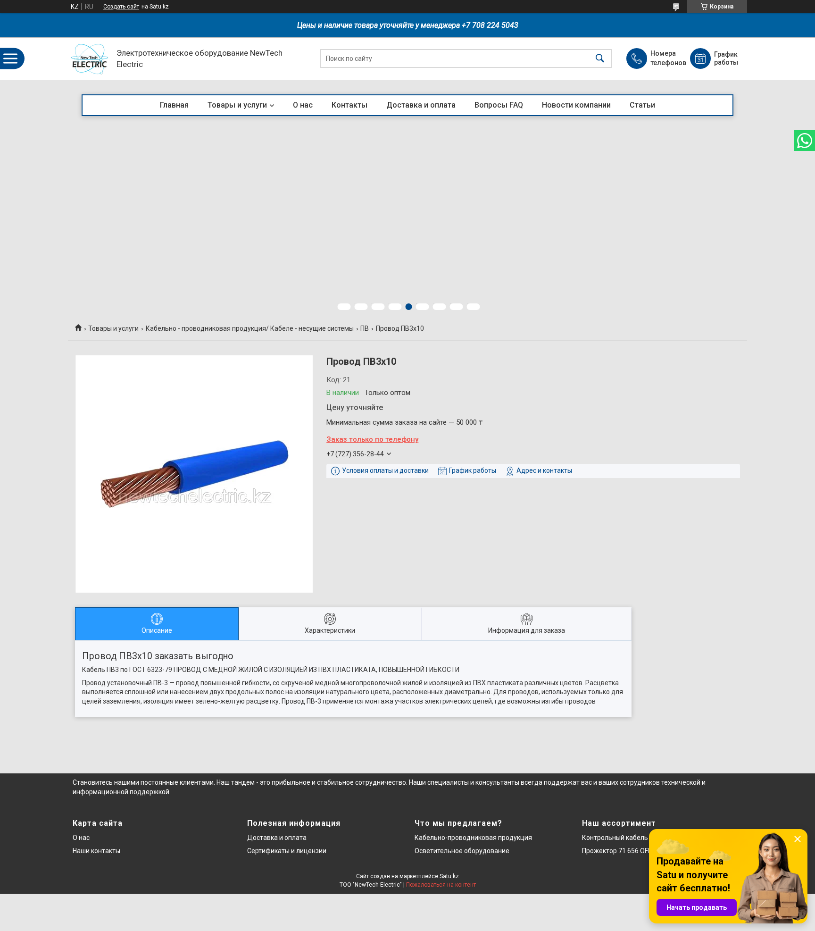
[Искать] (600, 58)
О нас (303, 105)
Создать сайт (121, 6)
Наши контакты (96, 851)
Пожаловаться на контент (441, 884)
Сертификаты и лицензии (286, 851)
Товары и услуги (237, 105)
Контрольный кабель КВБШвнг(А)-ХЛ (640, 837)
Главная (174, 105)
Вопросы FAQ (498, 105)
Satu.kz (449, 876)
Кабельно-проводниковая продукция (473, 837)
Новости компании (576, 105)
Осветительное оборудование (462, 851)
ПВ (364, 328)
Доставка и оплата (421, 105)
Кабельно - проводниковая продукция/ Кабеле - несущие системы (250, 328)
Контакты (349, 105)
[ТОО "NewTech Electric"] (89, 58)
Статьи (642, 105)
